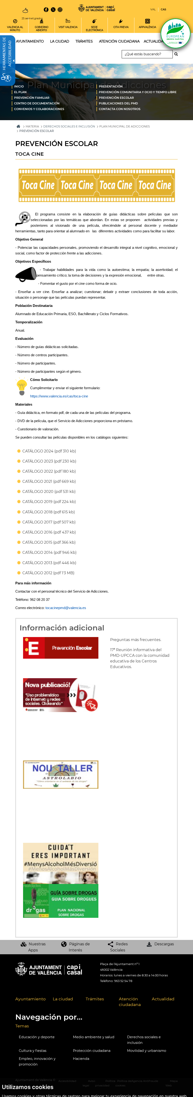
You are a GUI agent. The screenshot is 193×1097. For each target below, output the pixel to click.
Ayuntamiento (30, 998)
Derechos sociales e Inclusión (69, 126)
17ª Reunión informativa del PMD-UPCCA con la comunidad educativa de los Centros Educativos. (139, 658)
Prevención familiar (31, 97)
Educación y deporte (37, 1037)
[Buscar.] (177, 54)
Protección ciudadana (91, 1051)
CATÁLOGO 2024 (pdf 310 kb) (49, 451)
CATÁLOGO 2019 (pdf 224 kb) (49, 501)
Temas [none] (22, 1025)
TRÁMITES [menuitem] (84, 41)
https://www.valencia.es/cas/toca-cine (59, 396)
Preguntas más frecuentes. (135, 640)
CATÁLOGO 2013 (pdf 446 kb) (49, 563)
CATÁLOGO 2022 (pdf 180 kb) (49, 471)
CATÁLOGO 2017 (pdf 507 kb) (49, 522)
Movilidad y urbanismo (146, 1051)
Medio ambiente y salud (93, 1037)
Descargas (164, 944)
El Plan (20, 92)
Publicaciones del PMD (118, 103)
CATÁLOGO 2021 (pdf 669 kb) (49, 481)
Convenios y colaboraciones (39, 109)
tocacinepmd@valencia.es (65, 608)
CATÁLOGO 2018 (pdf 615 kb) (48, 512)
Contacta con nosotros (120, 109)
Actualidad (163, 998)
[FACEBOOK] (46, 10)
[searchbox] (147, 54)
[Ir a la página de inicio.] (96, 9)
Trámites (95, 998)
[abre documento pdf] (60, 900)
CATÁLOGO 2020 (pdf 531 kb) (49, 491)
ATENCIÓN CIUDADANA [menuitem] (119, 41)
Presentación (111, 86)
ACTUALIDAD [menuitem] (155, 41)
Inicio (19, 86)
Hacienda (81, 1059)
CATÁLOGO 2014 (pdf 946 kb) (49, 552)
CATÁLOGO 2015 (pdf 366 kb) (49, 542)
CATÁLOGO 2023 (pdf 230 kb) (49, 461)
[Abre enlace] (60, 774)
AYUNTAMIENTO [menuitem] (30, 41)
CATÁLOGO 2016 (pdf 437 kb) (49, 532)
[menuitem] (54, 86)
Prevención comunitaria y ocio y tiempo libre (138, 92)
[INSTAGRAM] (60, 10)
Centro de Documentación (37, 103)
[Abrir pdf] (60, 695)
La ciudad (63, 998)
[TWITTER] (53, 10)
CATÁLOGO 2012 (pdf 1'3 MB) (48, 573)
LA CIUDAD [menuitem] (59, 41)
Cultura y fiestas (32, 1051)
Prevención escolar (116, 97)
